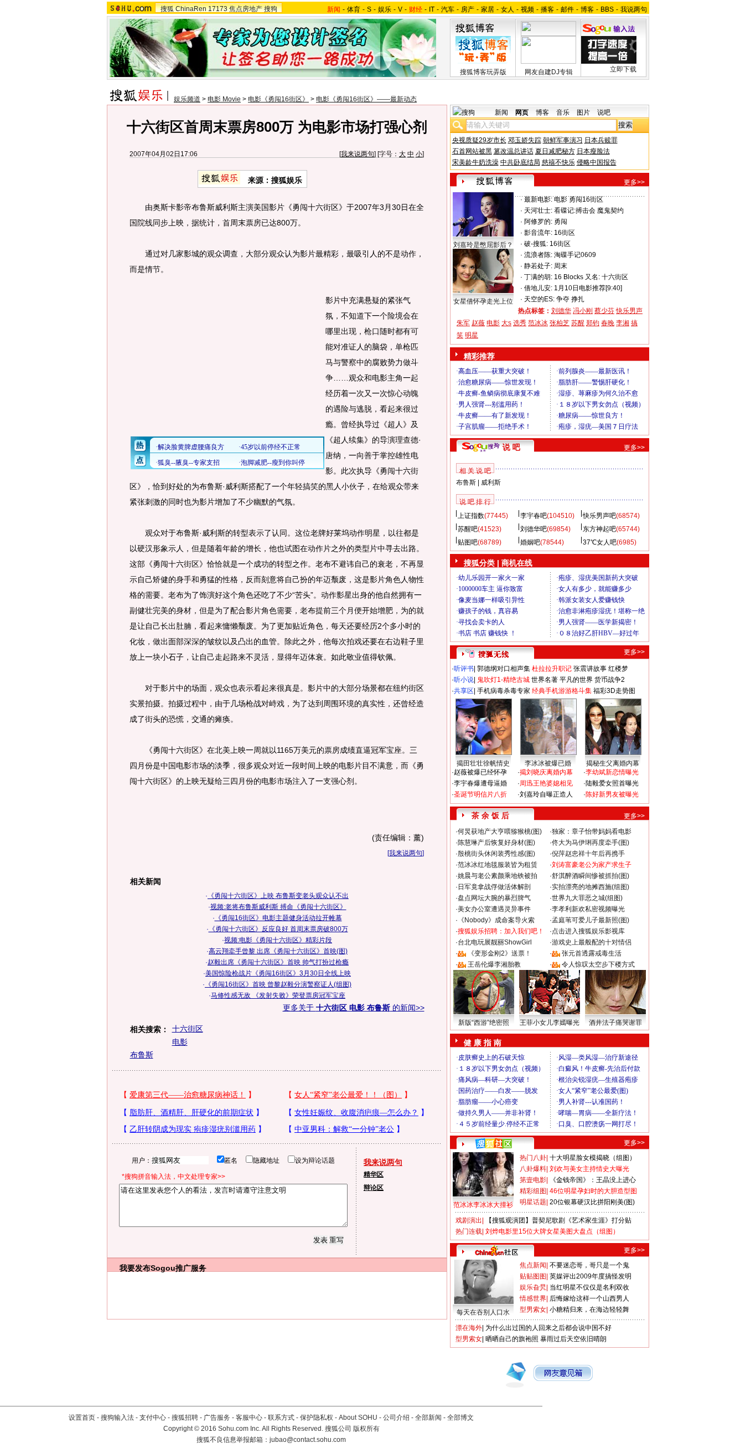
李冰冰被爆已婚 (548, 763)
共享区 (464, 691)
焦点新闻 (533, 1265)
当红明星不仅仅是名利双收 (589, 1287)
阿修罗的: (538, 221)
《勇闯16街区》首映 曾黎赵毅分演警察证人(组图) (278, 984)
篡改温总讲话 (514, 151)
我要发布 (135, 1268)
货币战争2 (609, 680)
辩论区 (374, 1188)
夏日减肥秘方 (555, 151)
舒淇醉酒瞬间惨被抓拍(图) (590, 876)
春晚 (607, 323)
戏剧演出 (468, 1220)
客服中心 (249, 1417)
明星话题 (533, 1202)
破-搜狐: (536, 244)
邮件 (567, 9)
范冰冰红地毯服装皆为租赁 (497, 865)
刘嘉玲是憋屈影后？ (483, 245)
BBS (607, 9)
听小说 (464, 680)
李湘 (622, 323)
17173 (217, 9)
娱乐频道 (187, 99)
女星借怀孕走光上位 (483, 301)
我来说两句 (357, 154)
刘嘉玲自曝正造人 (546, 794)
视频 (527, 9)
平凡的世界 (576, 680)
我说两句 (633, 9)
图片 (583, 112)
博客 (587, 9)
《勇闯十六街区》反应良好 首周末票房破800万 (278, 929)
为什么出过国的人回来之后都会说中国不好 (548, 1328)
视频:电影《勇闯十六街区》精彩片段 (278, 940)
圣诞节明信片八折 (480, 794)
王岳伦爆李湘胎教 (494, 964)
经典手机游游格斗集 (562, 691)
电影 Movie (224, 99)
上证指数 (471, 516)
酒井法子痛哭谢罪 (615, 1022)
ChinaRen (190, 9)
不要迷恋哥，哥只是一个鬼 (589, 1265)
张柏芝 (559, 323)
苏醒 (577, 323)
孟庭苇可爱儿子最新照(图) (590, 920)
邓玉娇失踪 (524, 140)
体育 (353, 9)
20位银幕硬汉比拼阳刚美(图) (592, 1202)
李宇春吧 (533, 516)
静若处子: (538, 266)
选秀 (519, 323)
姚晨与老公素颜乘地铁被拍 (497, 876)
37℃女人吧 (600, 542)
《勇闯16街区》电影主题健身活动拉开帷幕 (278, 918)
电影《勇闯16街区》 (278, 99)
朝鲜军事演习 (563, 140)
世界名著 (544, 680)
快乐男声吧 (599, 516)
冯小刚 (583, 311)
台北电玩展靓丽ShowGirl (495, 942)
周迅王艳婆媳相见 (546, 783)
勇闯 (560, 221)
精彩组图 (533, 1191)
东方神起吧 (599, 529)
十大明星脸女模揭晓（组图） (593, 1158)
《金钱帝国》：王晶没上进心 (593, 1180)
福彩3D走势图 (614, 691)
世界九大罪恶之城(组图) (587, 898)
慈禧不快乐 (558, 162)
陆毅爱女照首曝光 (612, 783)
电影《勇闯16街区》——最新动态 (366, 99)
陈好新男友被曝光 (612, 794)
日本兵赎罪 (601, 140)
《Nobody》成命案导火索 (496, 920)
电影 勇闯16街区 (578, 199)
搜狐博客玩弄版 (483, 72)
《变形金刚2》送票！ (499, 953)
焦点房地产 (245, 9)
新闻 (501, 112)
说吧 (603, 112)
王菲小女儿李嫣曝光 (549, 1022)
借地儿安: (538, 288)
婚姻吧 (530, 542)
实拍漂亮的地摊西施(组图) (590, 887)
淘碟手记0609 (575, 255)
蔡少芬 (604, 311)
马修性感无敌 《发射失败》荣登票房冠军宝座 (278, 995)
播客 (547, 9)
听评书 (464, 668)
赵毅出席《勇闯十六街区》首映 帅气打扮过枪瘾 (278, 962)
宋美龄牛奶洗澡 (475, 162)
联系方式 (281, 1417)
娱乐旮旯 (533, 1287)
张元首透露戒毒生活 (592, 953)
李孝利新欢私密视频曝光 (588, 909)
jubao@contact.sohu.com (308, 1440)
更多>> (634, 182)
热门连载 (468, 1231)
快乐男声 (629, 311)
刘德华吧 (533, 529)
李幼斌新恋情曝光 (612, 772)
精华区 (374, 1174)
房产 (467, 9)
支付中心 (152, 1417)
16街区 (564, 233)
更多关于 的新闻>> (353, 1007)
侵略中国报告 (597, 162)
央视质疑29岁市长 (479, 140)
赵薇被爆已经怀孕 (480, 772)
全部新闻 (428, 1417)
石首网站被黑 (472, 151)
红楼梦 (618, 668)
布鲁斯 (141, 1054)
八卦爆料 (533, 1169)
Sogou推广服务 (178, 1268)
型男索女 (533, 1309)
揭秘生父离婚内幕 (612, 763)
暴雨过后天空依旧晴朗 (573, 1339)
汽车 (447, 9)
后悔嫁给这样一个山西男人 (589, 1298)
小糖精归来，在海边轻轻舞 (589, 1309)
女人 (507, 9)
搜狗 (270, 9)
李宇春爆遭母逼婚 (480, 783)
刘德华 (561, 311)
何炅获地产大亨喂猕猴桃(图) (500, 831)
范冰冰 (538, 323)
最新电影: (538, 199)
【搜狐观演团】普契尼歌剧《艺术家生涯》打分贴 (558, 1220)
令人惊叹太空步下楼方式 (598, 964)
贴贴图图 (533, 1276)
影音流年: (538, 233)
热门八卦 (533, 1158)
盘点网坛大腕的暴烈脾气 (494, 898)
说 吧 (511, 447)
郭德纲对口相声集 (503, 668)
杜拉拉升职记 (552, 668)
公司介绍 (396, 1417)
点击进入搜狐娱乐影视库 (588, 931)
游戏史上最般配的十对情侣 (591, 942)
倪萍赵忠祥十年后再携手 (588, 853)
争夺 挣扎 (570, 299)
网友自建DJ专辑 (549, 72)
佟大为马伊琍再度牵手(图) (590, 842)
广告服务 (217, 1417)
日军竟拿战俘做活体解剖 (494, 887)
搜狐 (167, 9)
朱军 (463, 323)
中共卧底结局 (520, 162)
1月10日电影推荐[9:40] (588, 288)
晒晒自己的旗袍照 (511, 1339)
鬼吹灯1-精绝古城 (503, 680)
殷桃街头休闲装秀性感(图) (496, 853)
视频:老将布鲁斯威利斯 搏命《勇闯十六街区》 (278, 907)
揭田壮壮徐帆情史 (483, 763)
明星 (471, 335)
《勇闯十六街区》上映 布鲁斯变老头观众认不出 (278, 896)
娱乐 (384, 9)
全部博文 (460, 1417)
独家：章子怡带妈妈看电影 (591, 831)
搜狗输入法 (117, 1417)
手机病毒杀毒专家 (503, 691)
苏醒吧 (468, 529)
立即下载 (623, 69)
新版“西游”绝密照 (483, 1022)
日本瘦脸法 (593, 151)
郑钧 (592, 323)
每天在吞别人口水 (483, 1312)
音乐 (562, 112)
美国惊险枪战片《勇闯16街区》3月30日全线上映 (278, 973)
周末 (560, 266)
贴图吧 (468, 542)
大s (506, 323)
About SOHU (358, 1417)
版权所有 (366, 1428)
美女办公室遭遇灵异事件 (494, 909)
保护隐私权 (316, 1417)
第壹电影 (533, 1180)
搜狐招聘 (185, 1417)
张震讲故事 (590, 668)
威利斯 (491, 482)
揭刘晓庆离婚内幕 (546, 772)
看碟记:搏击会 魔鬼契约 (589, 210)
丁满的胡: (538, 277)
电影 (180, 1042)
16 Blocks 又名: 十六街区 (591, 277)
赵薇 (478, 323)
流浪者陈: (538, 255)
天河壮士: (538, 210)
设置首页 (82, 1417)
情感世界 (533, 1298)
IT (431, 9)
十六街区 (187, 1028)
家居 (487, 9)
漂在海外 (468, 1328)
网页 (522, 112)
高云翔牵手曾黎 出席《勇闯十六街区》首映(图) (278, 951)
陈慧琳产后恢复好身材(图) (496, 842)
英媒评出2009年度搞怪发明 (590, 1276)
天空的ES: (539, 299)
